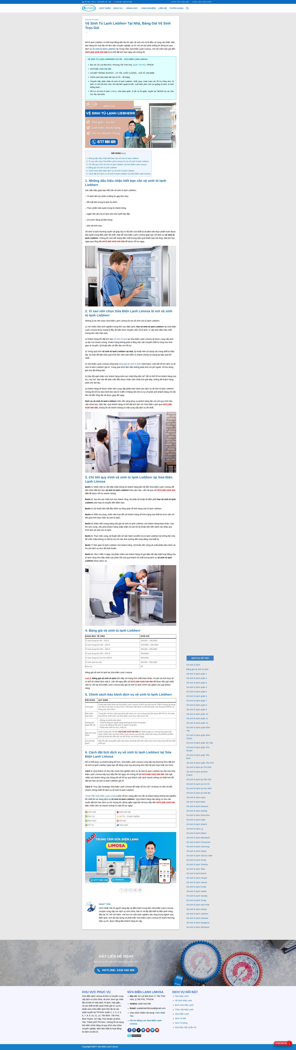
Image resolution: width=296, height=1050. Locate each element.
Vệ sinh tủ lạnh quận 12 (197, 723)
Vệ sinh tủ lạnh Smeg (196, 900)
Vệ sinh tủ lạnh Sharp (196, 860)
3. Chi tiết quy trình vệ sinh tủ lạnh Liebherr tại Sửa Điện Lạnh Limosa (116, 164)
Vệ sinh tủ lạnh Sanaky (197, 896)
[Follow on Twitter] (143, 1030)
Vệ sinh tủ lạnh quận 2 (196, 678)
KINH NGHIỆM (148, 8)
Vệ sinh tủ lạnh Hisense (197, 918)
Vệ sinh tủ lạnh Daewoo (197, 806)
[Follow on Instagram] (134, 1030)
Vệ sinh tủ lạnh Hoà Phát (197, 905)
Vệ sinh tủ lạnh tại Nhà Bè (198, 793)
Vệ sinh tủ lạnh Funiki (196, 887)
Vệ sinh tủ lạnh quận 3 (196, 683)
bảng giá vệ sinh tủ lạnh (130, 364)
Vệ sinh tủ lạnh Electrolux (198, 815)
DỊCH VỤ (118, 8)
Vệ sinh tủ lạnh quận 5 (196, 691)
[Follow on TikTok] (139, 1030)
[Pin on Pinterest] (135, 890)
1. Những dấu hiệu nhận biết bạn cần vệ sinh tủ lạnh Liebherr (112, 158)
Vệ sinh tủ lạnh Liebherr (197, 914)
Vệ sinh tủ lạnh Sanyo (196, 851)
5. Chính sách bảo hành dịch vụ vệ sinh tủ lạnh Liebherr (110, 171)
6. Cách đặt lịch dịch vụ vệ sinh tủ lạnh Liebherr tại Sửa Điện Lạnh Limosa (118, 174)
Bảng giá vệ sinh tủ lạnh (197, 669)
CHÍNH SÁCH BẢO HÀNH (201, 2)
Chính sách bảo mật (180, 2)
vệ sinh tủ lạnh (120, 339)
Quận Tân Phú (139, 65)
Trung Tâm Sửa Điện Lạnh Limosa (101, 796)
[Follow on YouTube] (157, 1030)
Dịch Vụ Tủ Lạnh (91, 19)
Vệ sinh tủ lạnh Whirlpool (197, 927)
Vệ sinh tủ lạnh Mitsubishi (198, 838)
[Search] (187, 8)
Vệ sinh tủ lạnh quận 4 (196, 687)
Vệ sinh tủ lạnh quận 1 (196, 674)
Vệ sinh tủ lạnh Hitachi (196, 824)
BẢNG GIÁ (131, 8)
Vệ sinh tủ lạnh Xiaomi (196, 882)
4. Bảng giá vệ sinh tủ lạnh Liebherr (101, 168)
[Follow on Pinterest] (148, 1030)
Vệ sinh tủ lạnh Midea (196, 833)
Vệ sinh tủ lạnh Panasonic (198, 842)
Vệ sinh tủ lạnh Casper (196, 878)
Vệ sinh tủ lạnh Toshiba (197, 864)
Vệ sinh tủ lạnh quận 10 (197, 714)
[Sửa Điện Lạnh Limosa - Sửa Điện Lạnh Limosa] (89, 8)
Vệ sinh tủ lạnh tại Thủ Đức (198, 767)
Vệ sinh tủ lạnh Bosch (196, 873)
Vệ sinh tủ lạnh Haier (196, 820)
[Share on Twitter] (126, 890)
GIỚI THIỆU (105, 8)
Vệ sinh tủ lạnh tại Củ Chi (198, 784)
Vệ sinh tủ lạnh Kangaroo (198, 923)
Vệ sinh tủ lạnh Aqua (195, 797)
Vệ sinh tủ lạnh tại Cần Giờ (198, 779)
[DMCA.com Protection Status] (134, 1035)
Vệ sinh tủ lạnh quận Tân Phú (200, 763)
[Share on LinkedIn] (140, 890)
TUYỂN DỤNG (176, 8)
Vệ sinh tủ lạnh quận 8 (196, 705)
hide (123, 153)
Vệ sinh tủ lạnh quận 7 (196, 700)
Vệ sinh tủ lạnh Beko (195, 802)
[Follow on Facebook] (129, 1030)
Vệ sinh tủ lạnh (193, 665)
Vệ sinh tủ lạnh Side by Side (199, 855)
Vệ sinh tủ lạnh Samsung (197, 846)
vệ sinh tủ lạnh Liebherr (104, 49)
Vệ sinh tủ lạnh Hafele (196, 891)
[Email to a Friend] (131, 890)
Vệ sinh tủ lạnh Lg (194, 829)
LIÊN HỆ (162, 8)
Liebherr (114, 91)
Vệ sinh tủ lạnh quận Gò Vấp (199, 743)
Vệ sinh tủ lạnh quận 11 (197, 718)
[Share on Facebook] (121, 890)
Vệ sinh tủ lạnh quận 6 (196, 696)
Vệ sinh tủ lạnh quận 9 (196, 709)
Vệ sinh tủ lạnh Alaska (196, 909)
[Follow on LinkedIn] (152, 1030)
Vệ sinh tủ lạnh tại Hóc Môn (199, 788)
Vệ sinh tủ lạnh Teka (195, 869)
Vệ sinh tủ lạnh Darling (196, 811)
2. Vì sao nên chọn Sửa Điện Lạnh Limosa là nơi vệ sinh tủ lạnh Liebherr (117, 161)
